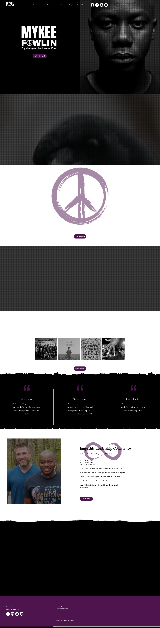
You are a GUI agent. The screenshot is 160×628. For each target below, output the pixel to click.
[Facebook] (92, 5)
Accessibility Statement (62, 608)
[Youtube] (106, 5)
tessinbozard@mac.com (13, 609)
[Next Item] (122, 349)
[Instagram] (97, 5)
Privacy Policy (59, 607)
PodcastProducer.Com (69, 620)
